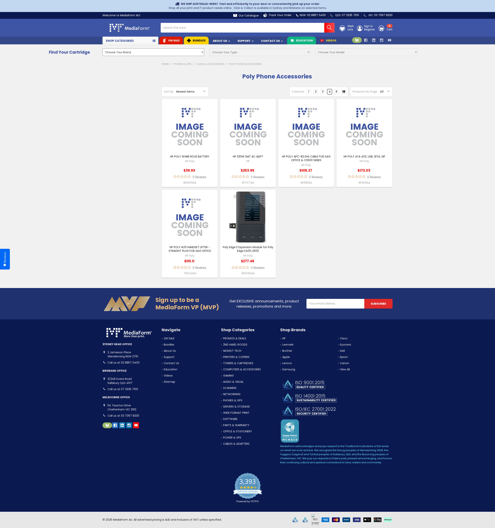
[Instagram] (382, 40)
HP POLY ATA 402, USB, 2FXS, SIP (364, 156)
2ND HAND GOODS (235, 345)
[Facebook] (366, 40)
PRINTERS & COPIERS (236, 357)
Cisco (343, 338)
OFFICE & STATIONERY (237, 431)
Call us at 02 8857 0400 (124, 363)
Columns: (298, 92)
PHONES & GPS (232, 400)
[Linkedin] (374, 40)
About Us (220, 41)
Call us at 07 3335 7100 (123, 389)
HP (284, 338)
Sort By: (169, 92)
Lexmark (288, 345)
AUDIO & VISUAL (233, 382)
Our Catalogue (248, 15)
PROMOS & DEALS (234, 338)
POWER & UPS (232, 437)
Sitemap (169, 382)
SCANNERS (229, 388)
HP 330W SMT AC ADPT (248, 156)
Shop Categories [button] (120, 41)
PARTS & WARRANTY (236, 425)
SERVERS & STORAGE (236, 406)
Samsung (288, 369)
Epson (344, 357)
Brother (287, 351)
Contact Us (270, 41)
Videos (331, 40)
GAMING (228, 376)
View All (345, 369)
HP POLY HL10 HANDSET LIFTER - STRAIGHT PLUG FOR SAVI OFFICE (190, 249)
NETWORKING (232, 394)
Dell (342, 351)
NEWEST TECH (232, 351)
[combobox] (248, 28)
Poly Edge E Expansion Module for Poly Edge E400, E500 (248, 249)
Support (244, 41)
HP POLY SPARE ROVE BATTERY (189, 156)
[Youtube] (390, 40)
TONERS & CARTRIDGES (238, 363)
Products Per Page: (365, 92)
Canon (344, 363)
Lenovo (287, 363)
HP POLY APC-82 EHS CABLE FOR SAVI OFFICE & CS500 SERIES (306, 158)
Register (369, 29)
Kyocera (345, 345)
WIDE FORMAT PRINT (236, 413)
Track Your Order (279, 15)
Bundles (199, 40)
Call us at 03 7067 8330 (123, 416)
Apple (286, 357)
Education (304, 40)
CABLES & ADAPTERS (236, 444)
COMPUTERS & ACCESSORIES (242, 369)
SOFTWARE (230, 419)
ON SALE (174, 40)
